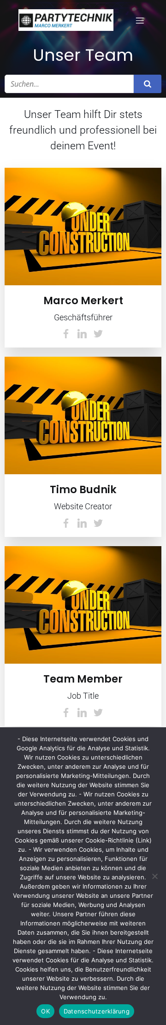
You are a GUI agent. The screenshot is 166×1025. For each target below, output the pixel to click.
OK (45, 1011)
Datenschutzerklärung (97, 1011)
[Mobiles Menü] (140, 20)
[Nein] (154, 876)
